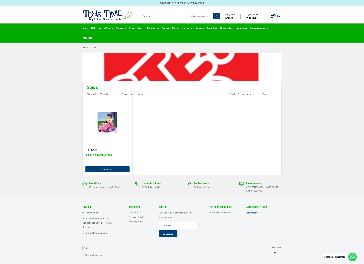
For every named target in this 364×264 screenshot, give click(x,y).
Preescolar (135, 28)
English (87, 248)
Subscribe (168, 233)
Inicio (85, 28)
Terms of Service (137, 217)
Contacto (133, 212)
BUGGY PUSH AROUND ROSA (98, 155)
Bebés (119, 28)
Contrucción (169, 28)
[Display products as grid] (271, 94)
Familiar (151, 28)
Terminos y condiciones (220, 212)
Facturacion (251, 212)
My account (252, 17)
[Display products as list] (276, 94)
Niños (94, 28)
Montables (241, 28)
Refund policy (135, 221)
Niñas (107, 28)
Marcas (186, 28)
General (200, 28)
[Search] (216, 16)
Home (85, 47)
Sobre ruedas (257, 28)
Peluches (212, 28)
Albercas (87, 37)
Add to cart (107, 169)
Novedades (226, 28)
